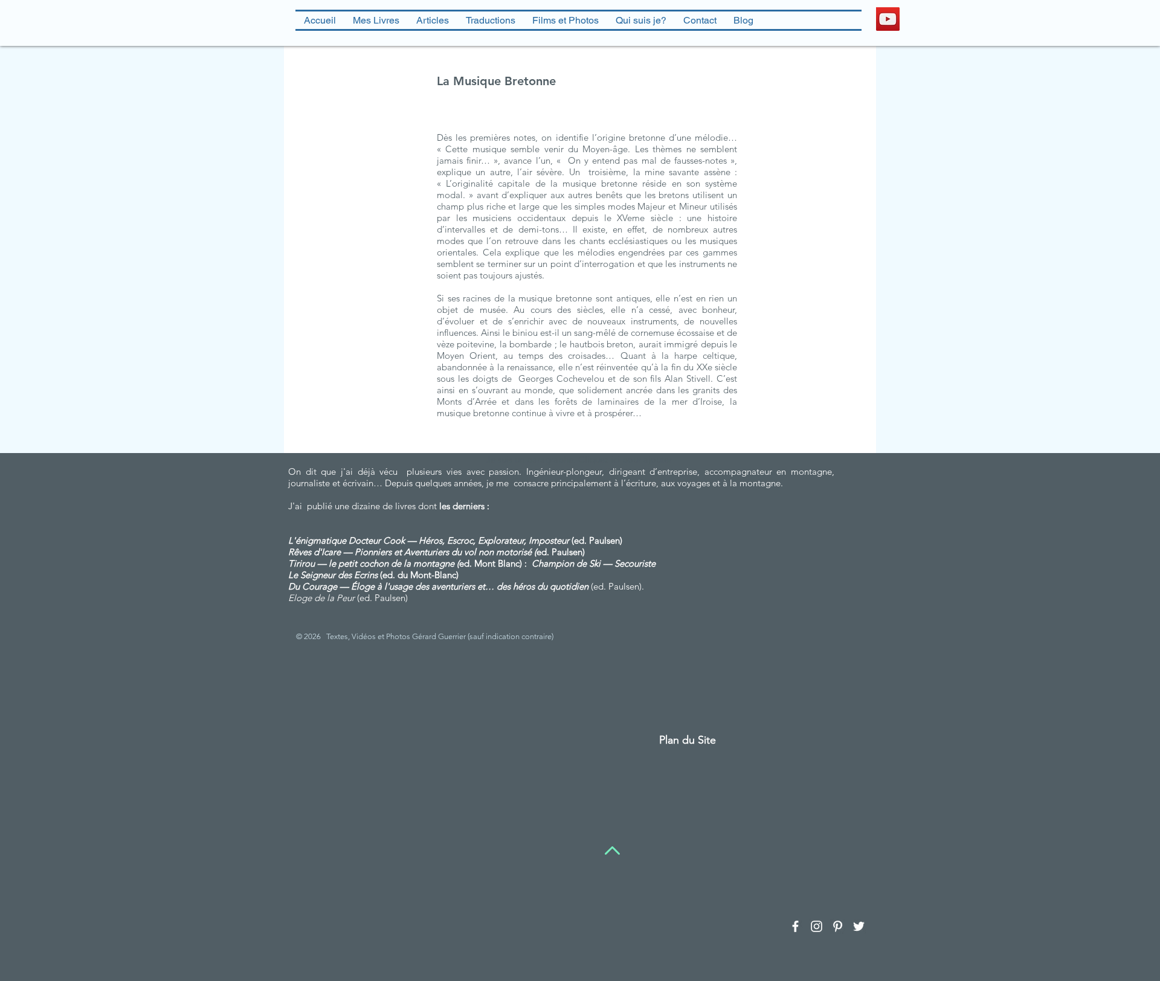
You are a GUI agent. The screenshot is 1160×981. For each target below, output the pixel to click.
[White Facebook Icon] (795, 926)
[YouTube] (888, 19)
